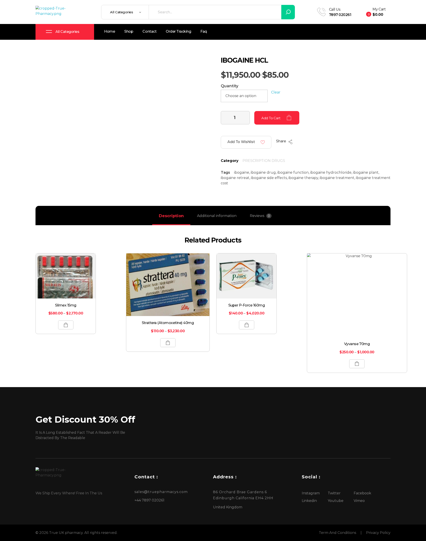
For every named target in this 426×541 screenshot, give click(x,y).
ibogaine (241, 172)
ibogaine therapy (303, 178)
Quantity (229, 86)
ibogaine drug (263, 172)
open (390, 63)
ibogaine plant (366, 172)
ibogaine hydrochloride (330, 172)
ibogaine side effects (269, 178)
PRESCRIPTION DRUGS (264, 161)
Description (171, 215)
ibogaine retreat (235, 178)
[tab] (171, 216)
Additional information (217, 216)
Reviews (260, 216)
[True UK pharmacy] (52, 12)
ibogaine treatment (337, 178)
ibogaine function (293, 172)
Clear (275, 92)
